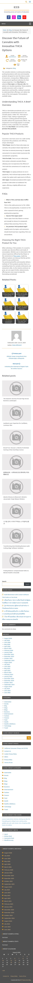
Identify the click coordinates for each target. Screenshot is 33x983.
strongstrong (24, 823)
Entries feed (8, 836)
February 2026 (8, 650)
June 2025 (7, 666)
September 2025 (9, 660)
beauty (6, 704)
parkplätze (4, 823)
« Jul (3, 970)
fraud (3, 821)
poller (10, 823)
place (8, 823)
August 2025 (8, 662)
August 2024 (8, 686)
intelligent (13, 821)
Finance (6, 718)
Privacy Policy (8, 759)
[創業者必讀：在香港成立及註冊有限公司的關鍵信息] (16, 462)
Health (6, 722)
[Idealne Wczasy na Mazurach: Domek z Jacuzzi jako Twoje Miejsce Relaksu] (16, 487)
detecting (21, 819)
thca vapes (17, 256)
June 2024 (7, 690)
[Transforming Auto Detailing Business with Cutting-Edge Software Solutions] (16, 536)
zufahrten (10, 825)
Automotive (7, 702)
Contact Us (7, 751)
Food (5, 720)
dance (17, 819)
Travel (6, 728)
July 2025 (7, 664)
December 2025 (9, 654)
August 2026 (8, 638)
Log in (6, 834)
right (13, 823)
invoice (17, 821)
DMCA (6, 757)
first (29, 819)
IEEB (16, 7)
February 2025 (8, 674)
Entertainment (8, 714)
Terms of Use (8, 762)
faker (27, 819)
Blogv (6, 710)
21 (19, 962)
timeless (4, 825)
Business (7, 712)
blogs (6, 708)
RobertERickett (12, 56)
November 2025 (9, 656)
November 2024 (9, 680)
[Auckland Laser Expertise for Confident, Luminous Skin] (16, 413)
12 (11, 960)
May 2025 (7, 668)
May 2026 (7, 644)
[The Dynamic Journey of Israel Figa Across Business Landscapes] (16, 388)
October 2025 (8, 658)
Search (4, 581)
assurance (4, 819)
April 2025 (7, 670)
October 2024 (8, 682)
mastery (25, 821)
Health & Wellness (9, 724)
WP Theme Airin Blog (25, 980)
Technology (7, 726)
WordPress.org (8, 840)
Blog (10, 30)
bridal (15, 819)
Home (5, 30)
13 (15, 960)
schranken (16, 823)
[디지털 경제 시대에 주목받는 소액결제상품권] (16, 511)
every (24, 819)
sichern (20, 823)
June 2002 (7, 692)
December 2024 (9, 678)
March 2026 (7, 648)
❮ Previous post (16, 353)
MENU (4, 24)
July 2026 (7, 640)
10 (3, 960)
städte (29, 823)
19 (11, 962)
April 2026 (7, 646)
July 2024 (7, 688)
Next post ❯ (16, 363)
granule (9, 821)
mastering (21, 821)
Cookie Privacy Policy (10, 754)
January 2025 (8, 676)
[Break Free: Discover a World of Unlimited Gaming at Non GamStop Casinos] (16, 438)
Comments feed (9, 838)
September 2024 (9, 684)
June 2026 (7, 642)
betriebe (11, 819)
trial (7, 825)
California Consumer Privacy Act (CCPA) (16, 748)
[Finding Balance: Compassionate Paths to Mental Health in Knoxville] (16, 560)
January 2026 (8, 652)
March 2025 (7, 672)
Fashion (6, 716)
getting (6, 821)
